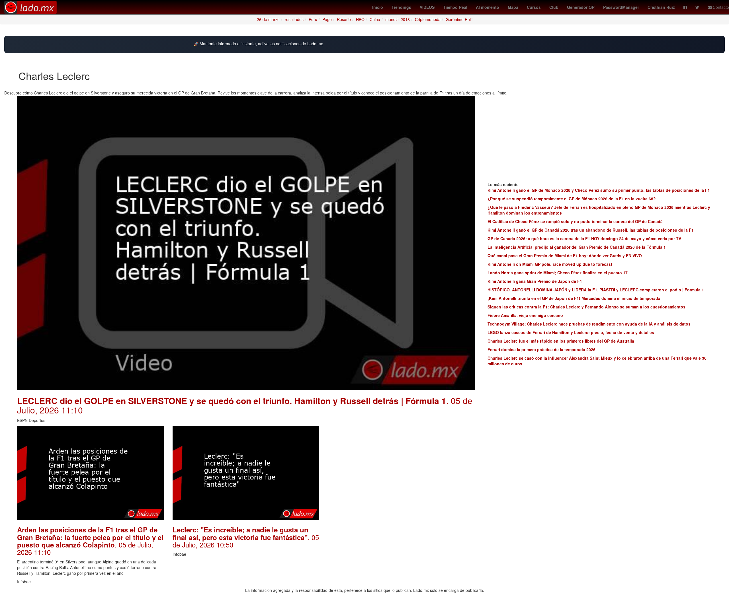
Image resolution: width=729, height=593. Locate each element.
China (375, 19)
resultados (294, 19)
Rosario (344, 19)
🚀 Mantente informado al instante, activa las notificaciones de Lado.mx (258, 44)
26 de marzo (268, 19)
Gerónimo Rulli (459, 19)
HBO (360, 19)
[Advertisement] (401, 466)
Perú (313, 19)
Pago (327, 19)
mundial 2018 (397, 19)
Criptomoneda (428, 19)
